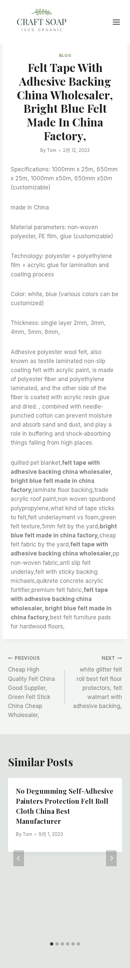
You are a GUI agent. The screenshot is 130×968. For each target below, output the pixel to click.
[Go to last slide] (18, 858)
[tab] (51, 944)
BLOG (65, 55)
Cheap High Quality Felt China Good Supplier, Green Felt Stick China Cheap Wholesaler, (31, 687)
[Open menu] (119, 22)
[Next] (111, 858)
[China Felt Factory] (42, 21)
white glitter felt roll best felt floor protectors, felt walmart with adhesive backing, (97, 682)
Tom (51, 150)
